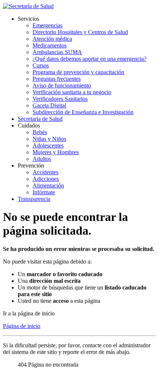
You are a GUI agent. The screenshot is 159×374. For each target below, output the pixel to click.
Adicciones (46, 179)
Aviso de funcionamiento (62, 85)
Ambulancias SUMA (57, 52)
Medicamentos (50, 45)
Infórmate (44, 192)
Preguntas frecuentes (57, 79)
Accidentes (45, 172)
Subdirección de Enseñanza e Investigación (83, 112)
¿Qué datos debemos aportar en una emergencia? (89, 59)
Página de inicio (21, 326)
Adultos (42, 159)
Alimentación (48, 185)
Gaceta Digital (49, 105)
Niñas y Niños (49, 139)
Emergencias (47, 25)
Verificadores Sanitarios (60, 99)
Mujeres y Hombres (56, 152)
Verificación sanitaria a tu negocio (72, 92)
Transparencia (34, 199)
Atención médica (52, 39)
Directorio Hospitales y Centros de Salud (80, 32)
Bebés (40, 132)
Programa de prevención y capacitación (78, 72)
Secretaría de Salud (40, 119)
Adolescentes (48, 145)
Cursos (41, 65)
